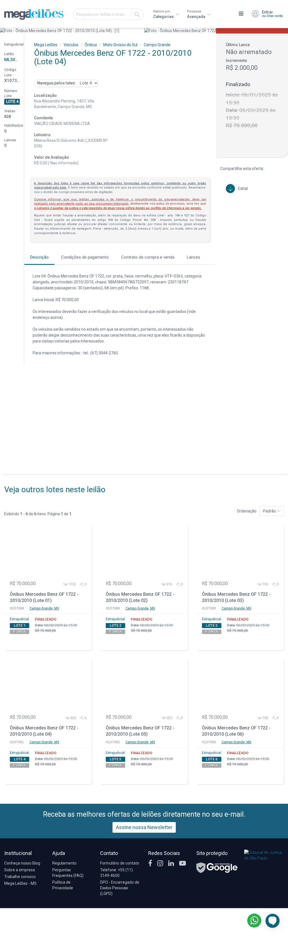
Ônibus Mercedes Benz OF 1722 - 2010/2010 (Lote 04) (44, 731)
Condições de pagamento (85, 257)
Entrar (272, 14)
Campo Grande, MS (44, 608)
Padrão (270, 511)
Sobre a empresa (19, 870)
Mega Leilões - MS (20, 883)
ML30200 (13, 59)
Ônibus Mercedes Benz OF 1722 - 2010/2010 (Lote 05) (140, 731)
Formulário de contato (119, 863)
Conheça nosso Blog (22, 863)
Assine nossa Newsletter (144, 827)
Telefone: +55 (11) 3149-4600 (116, 873)
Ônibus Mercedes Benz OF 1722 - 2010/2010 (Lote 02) (140, 597)
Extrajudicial (19, 619)
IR (137, 14)
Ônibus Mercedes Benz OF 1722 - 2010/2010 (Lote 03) (236, 597)
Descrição (39, 257)
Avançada (196, 14)
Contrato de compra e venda (147, 257)
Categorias (164, 14)
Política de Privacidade (62, 885)
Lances (193, 257)
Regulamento (64, 863)
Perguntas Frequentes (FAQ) (68, 873)
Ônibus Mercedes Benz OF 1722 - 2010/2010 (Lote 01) (44, 597)
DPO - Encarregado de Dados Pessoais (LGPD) (119, 888)
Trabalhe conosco (20, 876)
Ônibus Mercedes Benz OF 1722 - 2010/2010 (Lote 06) (236, 731)
